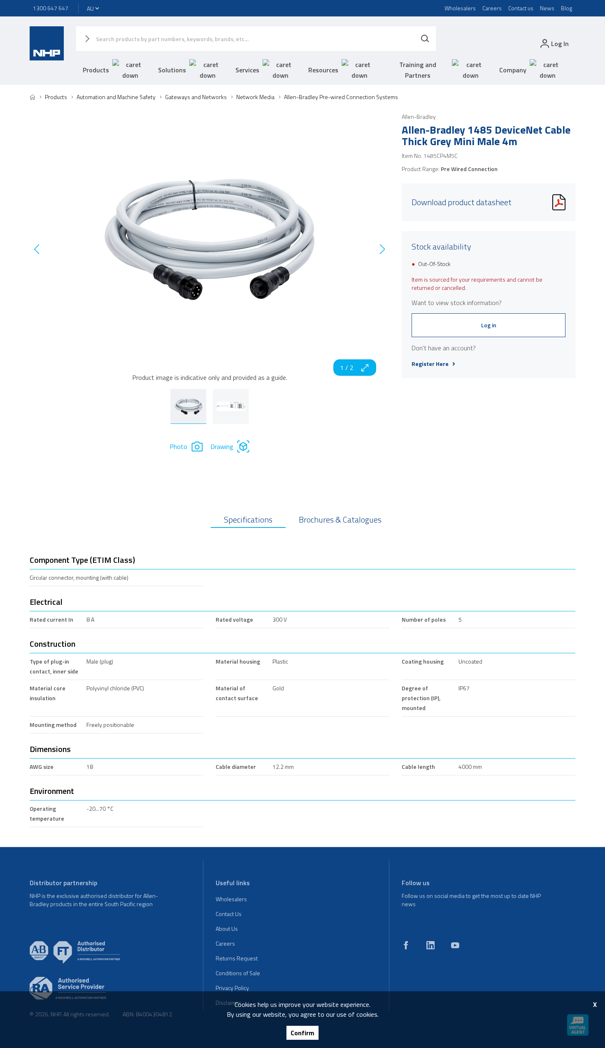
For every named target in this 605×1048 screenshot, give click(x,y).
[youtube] (455, 945)
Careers (492, 8)
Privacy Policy (232, 987)
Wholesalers (460, 8)
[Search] (425, 38)
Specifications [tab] (248, 519)
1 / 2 (347, 367)
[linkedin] (430, 945)
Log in (488, 325)
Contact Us (229, 913)
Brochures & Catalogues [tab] (340, 519)
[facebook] (406, 945)
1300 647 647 (50, 8)
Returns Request (237, 958)
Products (96, 70)
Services (247, 70)
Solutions (172, 70)
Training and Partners (417, 70)
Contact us (520, 8)
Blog (566, 8)
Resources (323, 70)
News (547, 8)
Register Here (430, 364)
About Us (227, 928)
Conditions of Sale (238, 973)
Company (512, 70)
